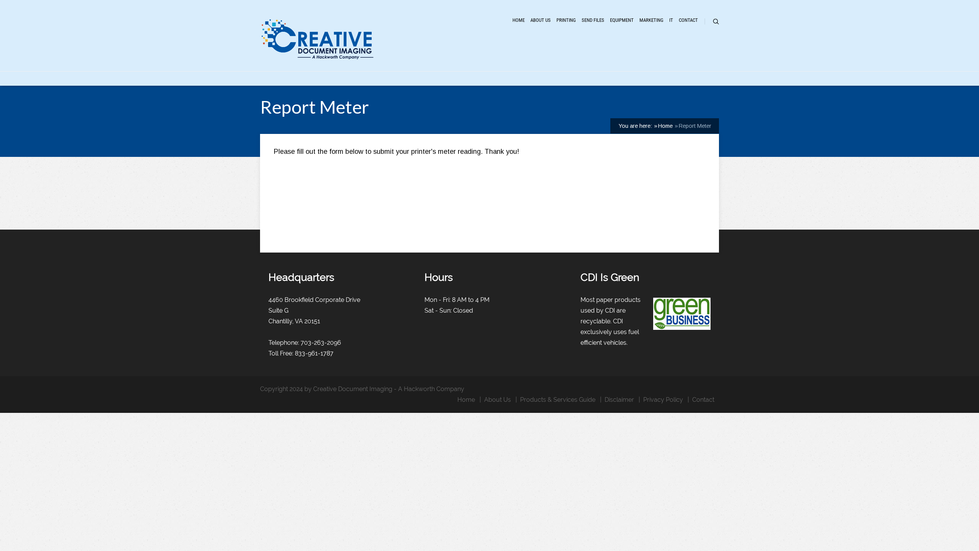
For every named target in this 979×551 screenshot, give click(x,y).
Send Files (593, 20)
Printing (566, 20)
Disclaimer (619, 399)
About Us (540, 20)
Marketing (651, 20)
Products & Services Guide (557, 399)
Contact (688, 20)
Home (518, 20)
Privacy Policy (663, 399)
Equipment (622, 20)
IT (671, 20)
